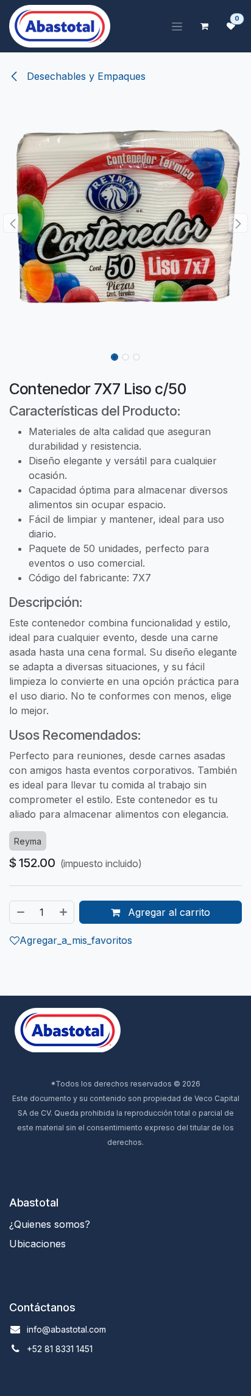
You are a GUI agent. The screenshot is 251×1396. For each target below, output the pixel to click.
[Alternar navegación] (177, 26)
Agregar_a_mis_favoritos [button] (75, 940)
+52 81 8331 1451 (60, 1349)
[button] (12, 223)
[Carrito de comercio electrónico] (204, 26)
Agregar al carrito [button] (167, 912)
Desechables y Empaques (85, 76)
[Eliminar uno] (20, 912)
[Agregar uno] (64, 912)
